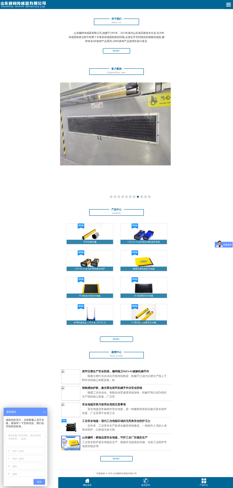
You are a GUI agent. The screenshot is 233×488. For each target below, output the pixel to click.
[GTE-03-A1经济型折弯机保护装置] (143, 233)
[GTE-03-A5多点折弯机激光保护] (89, 260)
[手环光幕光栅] (89, 233)
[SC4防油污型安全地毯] (89, 287)
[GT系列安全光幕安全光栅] (143, 314)
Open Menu (228, 4)
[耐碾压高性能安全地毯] (143, 260)
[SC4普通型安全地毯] (143, 287)
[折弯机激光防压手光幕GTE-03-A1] (89, 314)
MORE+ (116, 51)
